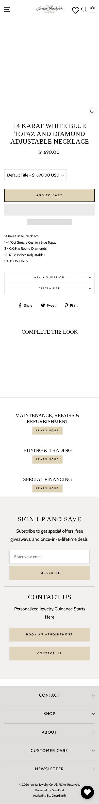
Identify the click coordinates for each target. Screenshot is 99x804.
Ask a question (49, 277)
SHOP (49, 713)
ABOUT (49, 732)
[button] (49, 210)
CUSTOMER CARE (49, 750)
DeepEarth (59, 795)
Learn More (47, 430)
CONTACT (49, 695)
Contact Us (49, 653)
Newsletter (49, 769)
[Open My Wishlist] (87, 792)
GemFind (58, 790)
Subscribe (50, 573)
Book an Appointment (49, 634)
